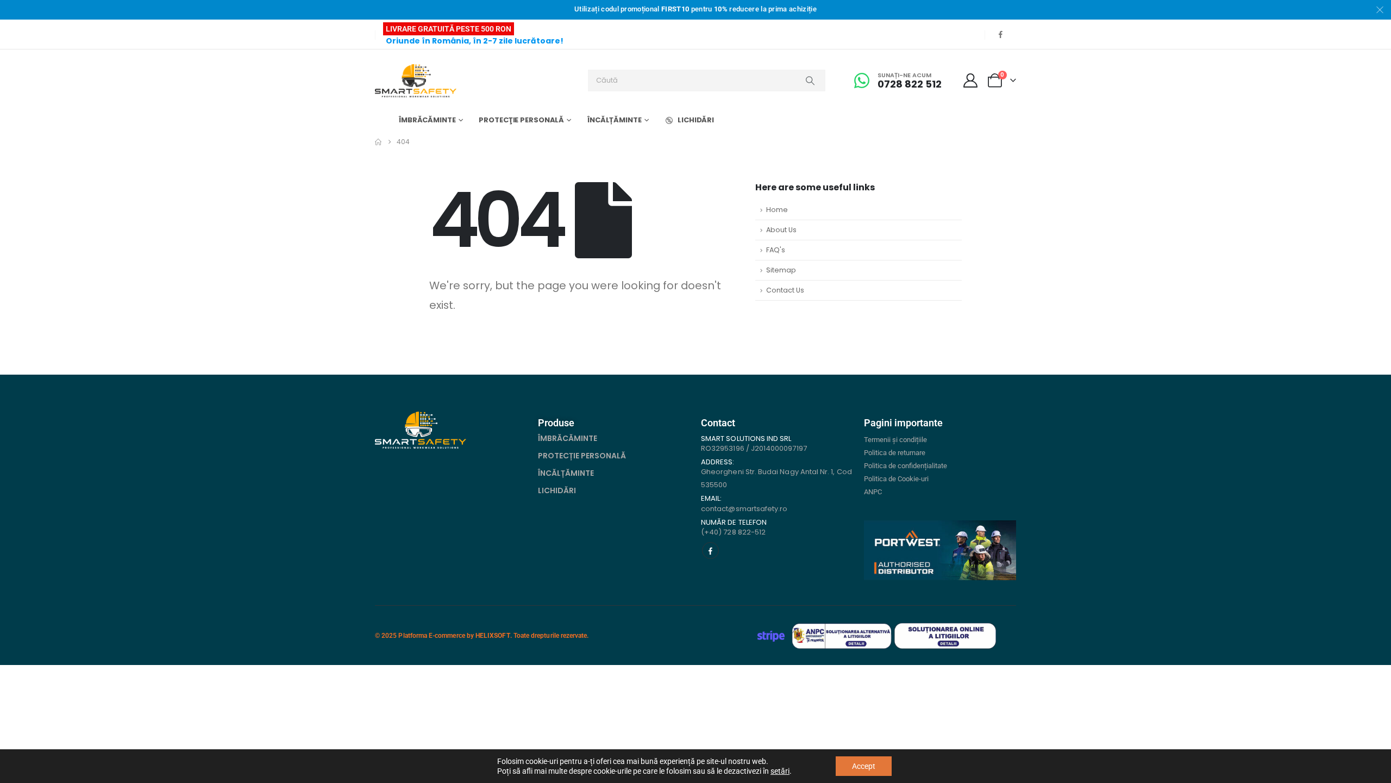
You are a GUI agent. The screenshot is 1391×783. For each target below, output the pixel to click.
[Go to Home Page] (378, 141)
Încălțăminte (614, 120)
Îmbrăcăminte (427, 120)
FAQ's (775, 249)
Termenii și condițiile (895, 440)
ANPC (873, 492)
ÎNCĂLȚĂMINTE (566, 473)
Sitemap (781, 270)
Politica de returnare (894, 453)
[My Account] (970, 80)
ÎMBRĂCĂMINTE (567, 438)
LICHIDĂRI (696, 120)
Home (777, 209)
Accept (863, 766)
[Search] (810, 80)
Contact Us (785, 290)
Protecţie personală (521, 120)
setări (780, 771)
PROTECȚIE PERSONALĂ (582, 455)
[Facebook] (1000, 34)
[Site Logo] (415, 80)
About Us (781, 229)
